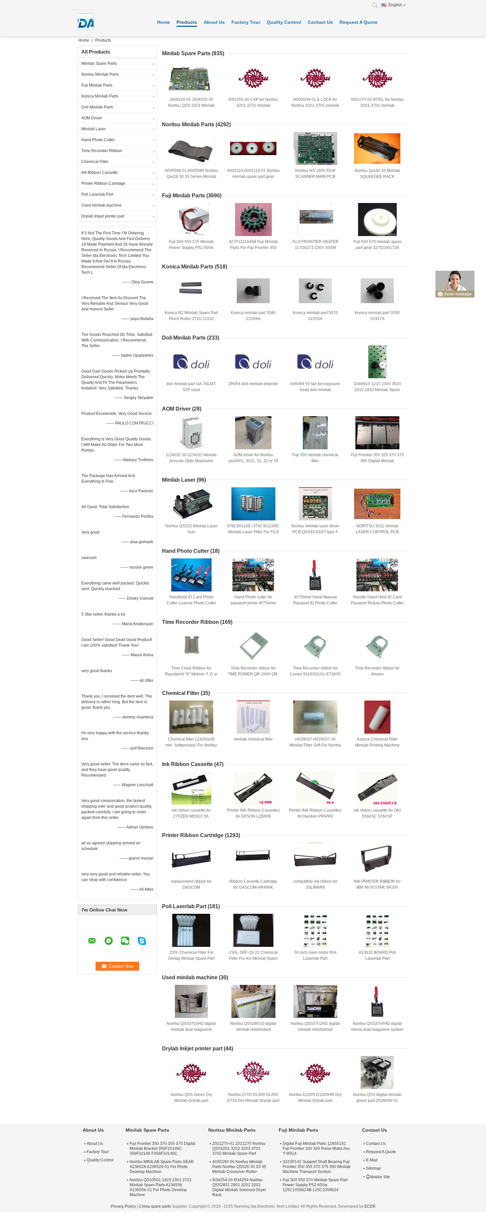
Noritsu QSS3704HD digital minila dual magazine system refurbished (377, 1029)
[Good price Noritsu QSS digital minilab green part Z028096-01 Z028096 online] (377, 1072)
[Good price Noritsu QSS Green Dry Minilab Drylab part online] (191, 1072)
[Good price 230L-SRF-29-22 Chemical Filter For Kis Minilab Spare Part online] (253, 930)
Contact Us (320, 22)
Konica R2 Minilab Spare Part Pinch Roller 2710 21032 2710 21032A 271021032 (191, 318)
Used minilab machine (101, 205)
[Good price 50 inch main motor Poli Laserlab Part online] (315, 930)
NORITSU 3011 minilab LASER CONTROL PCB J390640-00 (377, 532)
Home (163, 22)
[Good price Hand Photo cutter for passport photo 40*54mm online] (253, 574)
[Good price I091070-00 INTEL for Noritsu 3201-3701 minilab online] (377, 77)
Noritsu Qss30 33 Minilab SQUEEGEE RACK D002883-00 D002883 (377, 176)
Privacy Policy (123, 1206)
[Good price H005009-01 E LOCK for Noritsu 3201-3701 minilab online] (315, 77)
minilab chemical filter (253, 739)
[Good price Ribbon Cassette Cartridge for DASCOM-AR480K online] (253, 859)
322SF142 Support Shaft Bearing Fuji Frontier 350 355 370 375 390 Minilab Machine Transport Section (316, 1166)
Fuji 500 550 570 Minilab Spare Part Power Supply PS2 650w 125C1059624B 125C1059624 (315, 1185)
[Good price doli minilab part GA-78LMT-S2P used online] (191, 361)
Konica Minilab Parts (99, 96)
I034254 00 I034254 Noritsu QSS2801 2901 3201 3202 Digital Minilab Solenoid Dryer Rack (239, 1187)
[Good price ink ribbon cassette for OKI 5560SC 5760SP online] (377, 788)
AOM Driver (91, 118)
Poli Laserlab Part (97, 194)
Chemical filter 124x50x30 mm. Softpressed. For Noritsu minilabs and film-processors (191, 745)
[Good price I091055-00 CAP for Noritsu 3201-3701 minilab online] (253, 77)
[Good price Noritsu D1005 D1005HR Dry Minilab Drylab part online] (315, 1072)
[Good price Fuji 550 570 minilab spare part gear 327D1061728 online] (377, 219)
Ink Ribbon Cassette (99, 172)
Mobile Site (380, 1177)
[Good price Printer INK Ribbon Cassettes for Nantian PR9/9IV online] (315, 788)
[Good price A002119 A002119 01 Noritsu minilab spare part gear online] (253, 148)
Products (187, 22)
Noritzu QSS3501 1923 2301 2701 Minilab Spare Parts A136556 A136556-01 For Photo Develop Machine (161, 1187)
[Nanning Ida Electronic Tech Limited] (376, 5)
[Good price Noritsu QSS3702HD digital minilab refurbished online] (315, 1001)
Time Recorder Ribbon (101, 150)
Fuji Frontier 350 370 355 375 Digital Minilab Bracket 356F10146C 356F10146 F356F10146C (162, 1148)
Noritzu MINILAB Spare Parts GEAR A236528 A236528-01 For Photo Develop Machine (162, 1166)
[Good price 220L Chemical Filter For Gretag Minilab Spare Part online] (191, 930)
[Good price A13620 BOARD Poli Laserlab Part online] (377, 930)
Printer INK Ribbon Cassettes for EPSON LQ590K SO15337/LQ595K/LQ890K (253, 816)
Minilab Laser (93, 129)
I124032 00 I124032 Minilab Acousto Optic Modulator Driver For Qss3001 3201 (191, 461)
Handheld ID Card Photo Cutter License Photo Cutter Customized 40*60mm (191, 603)
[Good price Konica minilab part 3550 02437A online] (377, 290)
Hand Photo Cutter (98, 140)
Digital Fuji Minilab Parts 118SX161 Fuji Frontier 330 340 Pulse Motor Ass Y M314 (316, 1148)
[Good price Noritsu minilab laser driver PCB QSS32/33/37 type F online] (315, 503)
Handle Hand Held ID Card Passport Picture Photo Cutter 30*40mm (377, 603)
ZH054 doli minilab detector (253, 384)
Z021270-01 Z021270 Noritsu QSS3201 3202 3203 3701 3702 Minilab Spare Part (238, 1148)
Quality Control (284, 22)
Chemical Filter (94, 161)
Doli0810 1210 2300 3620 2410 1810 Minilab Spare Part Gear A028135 (377, 390)
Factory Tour (245, 22)
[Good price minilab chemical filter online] (253, 717)
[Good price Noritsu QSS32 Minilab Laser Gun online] (191, 503)
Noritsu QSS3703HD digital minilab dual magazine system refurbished (191, 1029)
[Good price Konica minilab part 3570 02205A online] (315, 290)
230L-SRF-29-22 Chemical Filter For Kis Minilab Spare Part (253, 958)
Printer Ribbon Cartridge (103, 183)
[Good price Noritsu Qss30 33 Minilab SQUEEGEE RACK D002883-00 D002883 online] (377, 148)
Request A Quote (359, 22)
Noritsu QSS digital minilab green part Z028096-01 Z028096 (377, 1100)
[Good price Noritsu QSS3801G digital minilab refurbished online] (253, 1001)
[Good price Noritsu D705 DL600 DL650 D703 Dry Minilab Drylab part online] (253, 1072)
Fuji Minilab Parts (96, 85)
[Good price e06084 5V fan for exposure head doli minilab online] (315, 361)
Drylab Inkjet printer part (102, 216)
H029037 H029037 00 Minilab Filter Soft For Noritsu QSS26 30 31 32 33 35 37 (315, 745)
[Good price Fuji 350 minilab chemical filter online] (315, 432)
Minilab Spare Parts (99, 63)
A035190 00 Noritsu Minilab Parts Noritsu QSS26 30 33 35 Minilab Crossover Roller (239, 1166)
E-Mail (372, 1160)
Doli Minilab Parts (97, 107)
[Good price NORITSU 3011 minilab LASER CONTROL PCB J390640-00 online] (377, 503)
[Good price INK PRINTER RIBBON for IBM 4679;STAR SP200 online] (377, 859)
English (395, 5)
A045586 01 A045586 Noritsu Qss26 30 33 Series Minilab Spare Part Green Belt (191, 176)
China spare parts (155, 1206)
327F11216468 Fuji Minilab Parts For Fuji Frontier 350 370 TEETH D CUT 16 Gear (253, 247)
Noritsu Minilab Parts (100, 74)
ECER (370, 1206)
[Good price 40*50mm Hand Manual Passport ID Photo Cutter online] (315, 574)
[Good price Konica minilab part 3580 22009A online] (253, 290)
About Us (214, 22)
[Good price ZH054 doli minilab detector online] (253, 361)
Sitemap (373, 1168)
